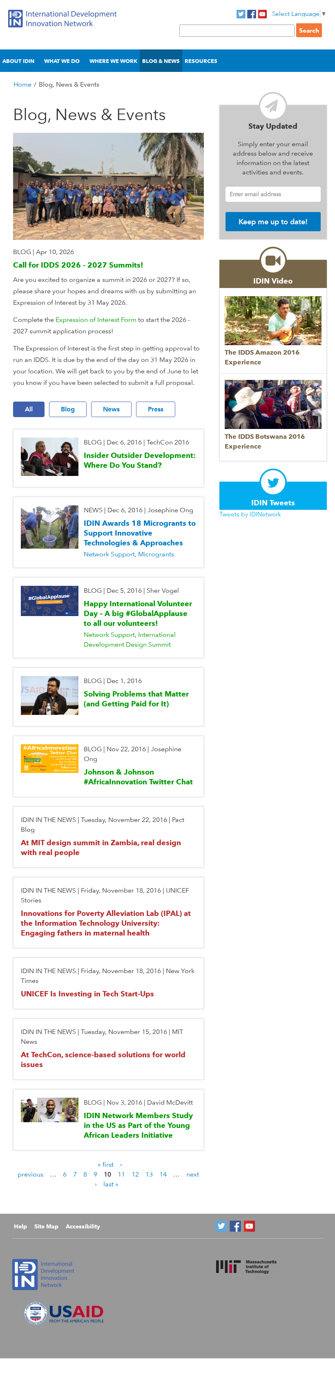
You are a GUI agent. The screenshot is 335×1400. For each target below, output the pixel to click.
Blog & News (161, 61)
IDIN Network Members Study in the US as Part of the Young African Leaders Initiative (138, 1125)
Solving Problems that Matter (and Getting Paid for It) (136, 698)
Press (155, 409)
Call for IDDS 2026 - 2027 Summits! (78, 265)
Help (20, 1226)
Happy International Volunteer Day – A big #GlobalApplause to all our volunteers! (138, 613)
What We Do (62, 61)
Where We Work (113, 61)
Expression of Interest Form (96, 320)
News (111, 409)
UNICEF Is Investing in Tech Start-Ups (87, 993)
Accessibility (83, 1226)
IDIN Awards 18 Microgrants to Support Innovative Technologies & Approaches (140, 532)
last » (110, 1184)
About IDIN (18, 61)
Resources (201, 61)
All (29, 409)
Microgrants (156, 554)
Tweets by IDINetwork (250, 514)
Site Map (46, 1226)
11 (121, 1174)
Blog (68, 409)
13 (149, 1174)
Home (22, 84)
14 (163, 1174)
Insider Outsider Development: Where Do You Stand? (140, 460)
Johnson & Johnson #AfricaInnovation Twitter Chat (138, 776)
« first (106, 1164)
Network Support (109, 554)
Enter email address (255, 193)
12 (135, 1174)
